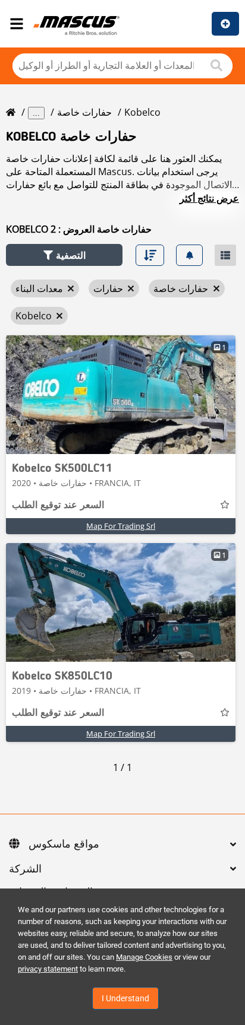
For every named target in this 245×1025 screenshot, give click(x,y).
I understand (125, 998)
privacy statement (48, 968)
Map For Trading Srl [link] (120, 526)
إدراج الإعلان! (225, 24)
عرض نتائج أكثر (209, 198)
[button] (64, 255)
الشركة (25, 869)
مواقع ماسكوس (64, 844)
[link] (120, 394)
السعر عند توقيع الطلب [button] (58, 505)
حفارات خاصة (84, 112)
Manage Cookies (144, 957)
